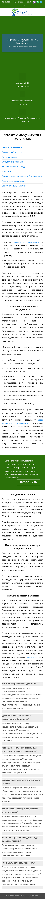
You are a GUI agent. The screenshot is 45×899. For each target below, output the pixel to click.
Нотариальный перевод (13, 167)
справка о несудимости (27, 242)
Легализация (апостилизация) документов (22, 176)
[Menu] (3, 12)
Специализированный (12, 162)
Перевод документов (12, 147)
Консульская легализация (14, 181)
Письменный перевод (12, 152)
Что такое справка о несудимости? (19, 683)
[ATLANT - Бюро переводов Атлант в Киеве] (22, 12)
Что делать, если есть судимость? (18, 863)
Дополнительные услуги (14, 186)
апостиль (31, 657)
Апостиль (6, 171)
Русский (22, 6)
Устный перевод (9, 157)
